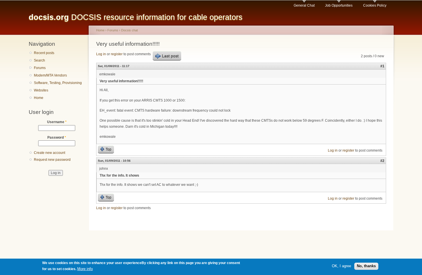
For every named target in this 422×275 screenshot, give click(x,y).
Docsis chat (129, 30)
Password (56, 137)
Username (57, 122)
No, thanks (366, 266)
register (117, 54)
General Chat (304, 5)
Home (38, 98)
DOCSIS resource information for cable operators (136, 17)
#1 (382, 66)
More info (85, 269)
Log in (101, 54)
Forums (40, 68)
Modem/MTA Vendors (50, 75)
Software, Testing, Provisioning (58, 83)
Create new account (49, 153)
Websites (41, 90)
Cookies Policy (374, 5)
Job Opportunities (339, 5)
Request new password (52, 160)
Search (39, 60)
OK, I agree (341, 266)
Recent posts (44, 53)
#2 (382, 161)
